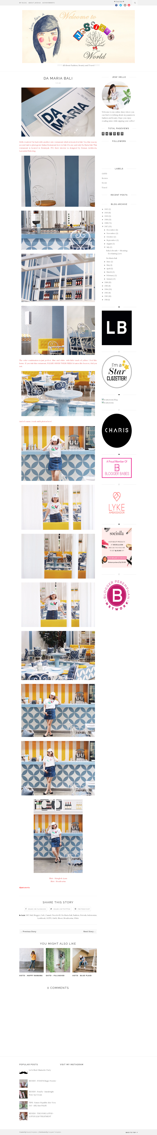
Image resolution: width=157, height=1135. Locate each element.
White (76, 918)
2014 (106, 289)
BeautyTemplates (31, 1132)
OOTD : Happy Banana (31, 975)
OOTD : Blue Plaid (82, 975)
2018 (106, 223)
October (110, 237)
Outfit (54, 918)
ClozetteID (56, 915)
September (111, 240)
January (110, 279)
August (109, 244)
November (111, 233)
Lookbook (41, 918)
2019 (106, 219)
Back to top (131, 1132)
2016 (106, 282)
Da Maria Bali (66, 915)
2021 (106, 213)
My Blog (23, 3)
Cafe (43, 915)
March (109, 272)
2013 (106, 293)
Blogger (37, 915)
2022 (106, 209)
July (108, 247)
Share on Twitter (62, 909)
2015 (106, 286)
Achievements (49, 3)
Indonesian (92, 915)
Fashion (76, 915)
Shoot (60, 918)
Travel (104, 187)
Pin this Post (84, 909)
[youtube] (129, 6)
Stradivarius (68, 918)
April (108, 268)
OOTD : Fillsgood (55, 975)
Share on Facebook (37, 909)
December (111, 230)
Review (105, 178)
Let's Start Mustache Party (40, 1070)
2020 (106, 216)
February (110, 275)
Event (104, 183)
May (108, 265)
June (108, 262)
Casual (48, 915)
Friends (83, 915)
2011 (106, 300)
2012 (106, 296)
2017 (27, 915)
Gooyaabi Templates (54, 1132)
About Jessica (35, 3)
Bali (31, 915)
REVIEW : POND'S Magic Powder (42, 1081)
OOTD (48, 918)
